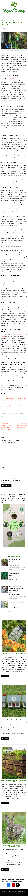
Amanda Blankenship (14, 569)
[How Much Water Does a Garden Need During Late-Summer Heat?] (14, 655)
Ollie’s (21, 82)
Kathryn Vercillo (13, 583)
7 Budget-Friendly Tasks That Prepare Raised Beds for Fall (14, 785)
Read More (5, 679)
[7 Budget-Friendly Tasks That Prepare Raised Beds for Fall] (14, 782)
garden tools (8, 415)
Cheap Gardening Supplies (6, 418)
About (4, 883)
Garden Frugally (19, 883)
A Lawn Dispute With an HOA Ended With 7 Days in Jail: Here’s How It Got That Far (14, 722)
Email (3, 471)
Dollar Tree (15, 82)
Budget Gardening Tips (20, 417)
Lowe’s (3, 340)
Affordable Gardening (11, 417)
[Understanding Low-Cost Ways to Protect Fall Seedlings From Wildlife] (14, 847)
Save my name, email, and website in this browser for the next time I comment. (12, 485)
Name (3, 465)
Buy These (5, 885)
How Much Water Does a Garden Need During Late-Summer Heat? (14, 658)
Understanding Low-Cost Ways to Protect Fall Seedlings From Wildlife (14, 849)
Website (3, 476)
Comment (4, 449)
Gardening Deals (15, 418)
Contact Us (10, 883)
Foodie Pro (18, 895)
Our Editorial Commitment (17, 885)
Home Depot (21, 338)
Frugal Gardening (14, 7)
